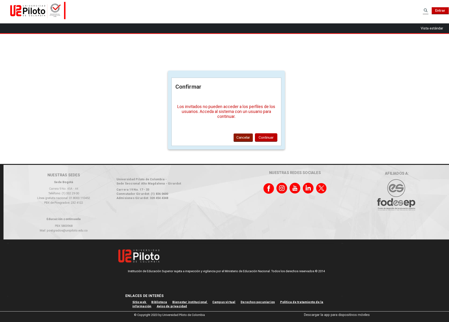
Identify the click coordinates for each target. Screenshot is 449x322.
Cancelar (243, 137)
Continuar (266, 137)
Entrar (440, 10)
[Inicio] (36, 10)
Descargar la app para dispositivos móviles (337, 315)
